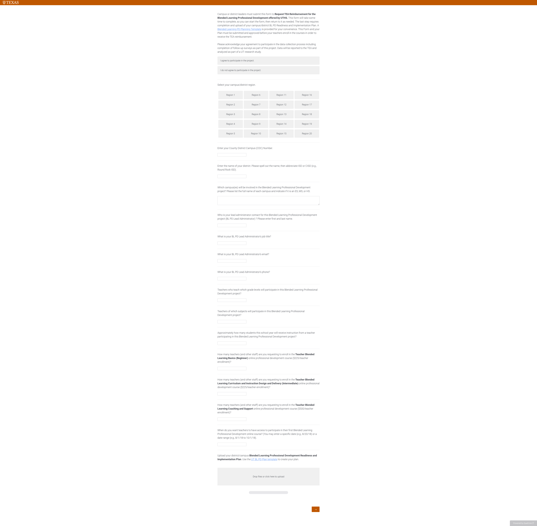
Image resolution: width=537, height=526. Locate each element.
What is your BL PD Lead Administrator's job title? (244, 236)
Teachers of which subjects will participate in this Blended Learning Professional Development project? (261, 313)
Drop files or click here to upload (268, 476)
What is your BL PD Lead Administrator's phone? (243, 271)
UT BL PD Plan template (264, 459)
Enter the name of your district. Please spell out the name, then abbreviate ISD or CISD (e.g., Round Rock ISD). (267, 167)
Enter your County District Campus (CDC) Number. (245, 148)
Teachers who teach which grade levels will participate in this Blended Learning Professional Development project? (267, 291)
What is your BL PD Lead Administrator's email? (243, 254)
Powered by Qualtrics (522, 523)
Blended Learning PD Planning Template (239, 29)
